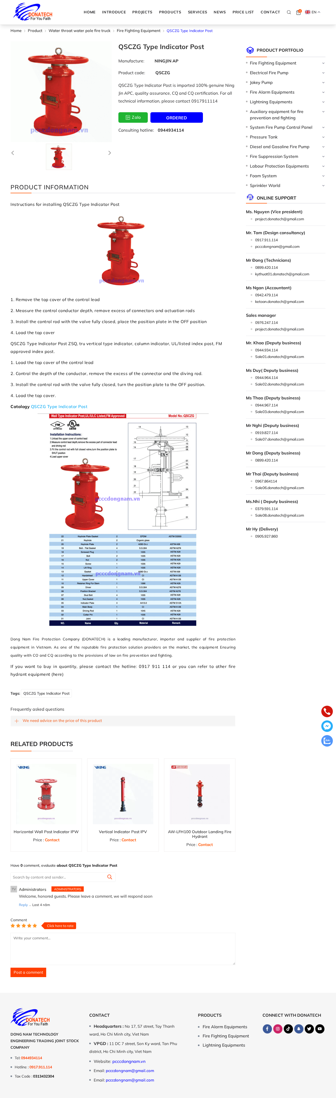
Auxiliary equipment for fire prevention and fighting (276, 114)
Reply (23, 905)
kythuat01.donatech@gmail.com (282, 274)
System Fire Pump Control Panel (281, 127)
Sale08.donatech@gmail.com (279, 515)
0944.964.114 (266, 377)
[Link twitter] (309, 1028)
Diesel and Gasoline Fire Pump (279, 146)
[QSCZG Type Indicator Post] (59, 157)
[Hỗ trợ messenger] (327, 726)
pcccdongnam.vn (128, 1061)
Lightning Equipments (271, 101)
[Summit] (109, 877)
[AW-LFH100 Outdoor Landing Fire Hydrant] (199, 794)
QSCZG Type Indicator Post (59, 406)
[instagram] (278, 1028)
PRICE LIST (243, 12)
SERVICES (197, 12)
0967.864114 (266, 481)
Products (210, 1015)
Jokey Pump (261, 82)
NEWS (220, 12)
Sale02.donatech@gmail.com (279, 384)
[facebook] (267, 1028)
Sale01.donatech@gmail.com (279, 356)
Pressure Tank (263, 137)
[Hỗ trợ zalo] (327, 741)
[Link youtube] (320, 1028)
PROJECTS (142, 12)
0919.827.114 (266, 432)
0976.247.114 (266, 322)
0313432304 (43, 1076)
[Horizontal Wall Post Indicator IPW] (46, 794)
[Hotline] (327, 712)
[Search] (289, 12)
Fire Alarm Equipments (272, 92)
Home (90, 12)
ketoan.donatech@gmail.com (279, 301)
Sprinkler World (265, 185)
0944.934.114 (266, 350)
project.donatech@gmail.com (279, 219)
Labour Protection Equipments (279, 166)
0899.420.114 (266, 267)
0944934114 (171, 130)
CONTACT (270, 12)
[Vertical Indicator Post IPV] (122, 794)
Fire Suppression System (274, 156)
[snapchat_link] (299, 1028)
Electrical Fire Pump (269, 72)
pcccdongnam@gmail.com (277, 246)
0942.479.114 (266, 295)
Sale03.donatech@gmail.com (279, 411)
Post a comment (28, 972)
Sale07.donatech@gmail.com (279, 439)
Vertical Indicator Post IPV (123, 831)
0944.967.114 (266, 405)
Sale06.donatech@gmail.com (279, 487)
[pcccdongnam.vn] (32, 12)
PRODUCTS (170, 12)
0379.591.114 (266, 508)
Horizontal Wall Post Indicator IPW (46, 831)
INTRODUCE (114, 12)
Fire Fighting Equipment (273, 63)
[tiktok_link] (288, 1028)
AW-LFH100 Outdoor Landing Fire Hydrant (199, 834)
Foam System (263, 175)
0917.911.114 (266, 240)
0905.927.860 (266, 536)
